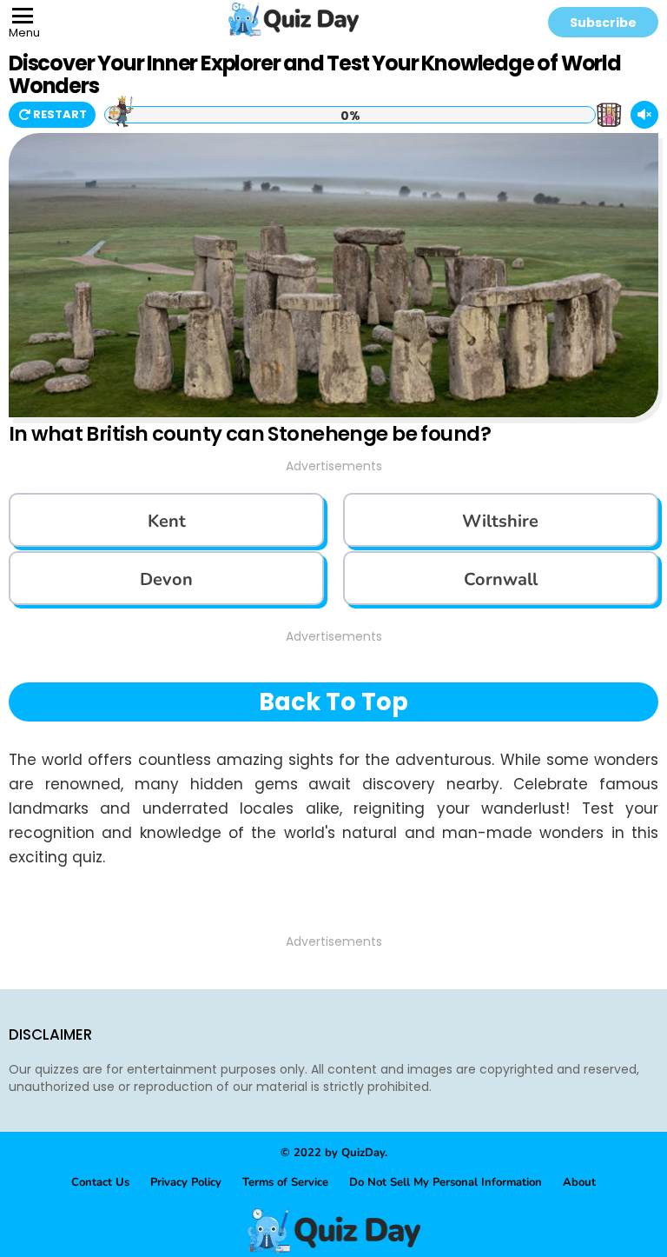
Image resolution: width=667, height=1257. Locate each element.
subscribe (603, 22)
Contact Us (100, 1182)
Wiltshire (500, 521)
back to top (333, 702)
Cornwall (501, 579)
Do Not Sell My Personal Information (445, 1182)
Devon (166, 579)
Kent (167, 521)
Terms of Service (285, 1182)
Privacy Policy (185, 1182)
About (579, 1182)
